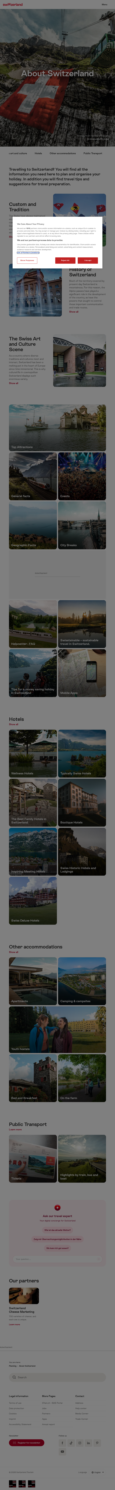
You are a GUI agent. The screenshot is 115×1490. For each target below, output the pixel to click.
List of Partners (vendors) (28, 253)
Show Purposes (27, 260)
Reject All (65, 260)
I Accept (87, 260)
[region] (57, 243)
